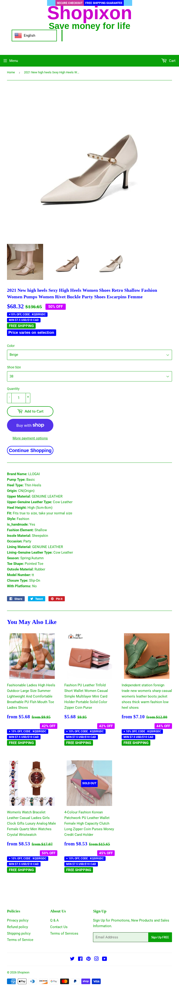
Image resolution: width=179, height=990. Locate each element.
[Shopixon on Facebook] (80, 959)
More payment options (30, 438)
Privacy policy (17, 920)
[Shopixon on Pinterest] (88, 959)
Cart (172, 61)
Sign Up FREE (160, 937)
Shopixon (23, 972)
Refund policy (17, 927)
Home (11, 72)
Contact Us (59, 927)
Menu (13, 61)
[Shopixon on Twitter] (72, 959)
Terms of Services (64, 933)
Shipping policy (19, 933)
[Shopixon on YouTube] (104, 959)
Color (11, 346)
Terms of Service (20, 940)
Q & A (54, 920)
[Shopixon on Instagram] (96, 959)
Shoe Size (14, 367)
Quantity (13, 389)
